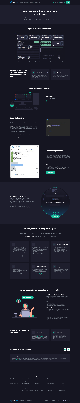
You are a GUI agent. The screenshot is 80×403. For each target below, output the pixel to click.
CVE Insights (24, 388)
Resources (61, 378)
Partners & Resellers (50, 390)
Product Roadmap (62, 383)
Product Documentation (51, 385)
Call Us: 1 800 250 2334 (39, 390)
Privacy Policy (47, 400)
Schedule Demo (13, 381)
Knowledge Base (50, 381)
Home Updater (25, 385)
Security (48, 392)
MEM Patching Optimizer (26, 392)
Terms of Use (53, 400)
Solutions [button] (21, 2)
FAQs (48, 378)
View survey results (50, 172)
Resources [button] (31, 2)
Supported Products (62, 392)
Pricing (36, 2)
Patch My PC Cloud (25, 381)
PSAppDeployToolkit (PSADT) (27, 390)
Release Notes (49, 388)
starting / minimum (40, 336)
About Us (36, 378)
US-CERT (22, 126)
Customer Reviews (38, 385)
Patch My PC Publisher (26, 383)
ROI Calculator (12, 388)
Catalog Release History (51, 383)
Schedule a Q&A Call (14, 385)
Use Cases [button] (26, 2)
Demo (68, 2)
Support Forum (62, 390)
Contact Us (37, 388)
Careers (36, 381)
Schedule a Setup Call (14, 383)
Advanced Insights (39, 273)
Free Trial (12, 378)
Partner (39, 2)
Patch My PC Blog (62, 388)
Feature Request (62, 381)
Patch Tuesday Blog (62, 385)
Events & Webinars (38, 383)
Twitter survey (17, 359)
